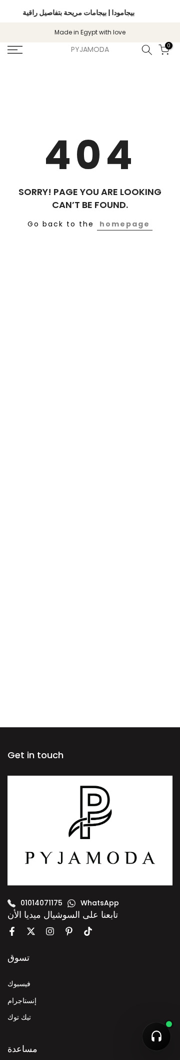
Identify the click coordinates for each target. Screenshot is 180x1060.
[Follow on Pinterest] (69, 931)
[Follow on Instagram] (50, 931)
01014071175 (41, 903)
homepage (125, 224)
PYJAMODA (90, 49)
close (163, 11)
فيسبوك (19, 984)
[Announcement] (78, 11)
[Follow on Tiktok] (88, 931)
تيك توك (19, 1017)
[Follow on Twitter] (31, 931)
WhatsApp (99, 903)
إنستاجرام (22, 1001)
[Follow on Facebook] (12, 931)
